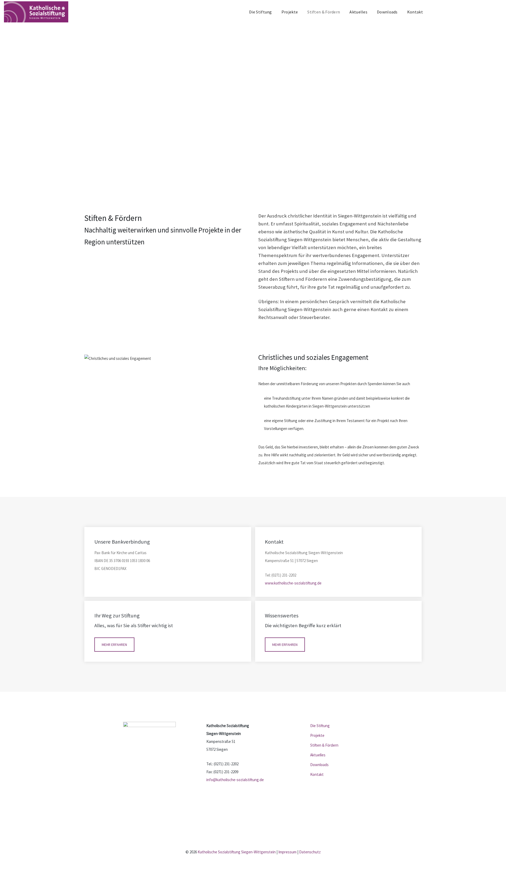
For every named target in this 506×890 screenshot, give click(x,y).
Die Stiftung (260, 11)
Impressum (287, 851)
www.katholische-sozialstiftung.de (293, 583)
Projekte (289, 11)
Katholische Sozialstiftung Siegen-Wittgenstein (237, 851)
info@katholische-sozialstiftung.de (235, 779)
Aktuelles (358, 11)
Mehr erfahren (114, 644)
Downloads (387, 11)
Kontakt (415, 11)
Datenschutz (310, 851)
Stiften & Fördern (323, 11)
